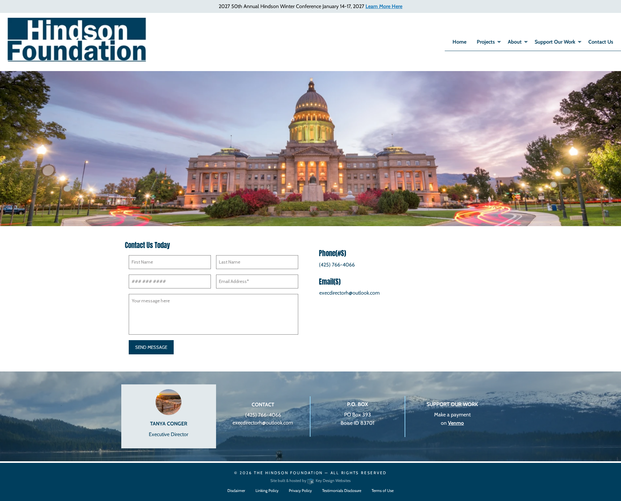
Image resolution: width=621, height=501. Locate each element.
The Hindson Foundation (288, 472)
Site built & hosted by (310, 480)
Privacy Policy (300, 490)
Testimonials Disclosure (341, 490)
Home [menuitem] (459, 42)
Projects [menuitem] (486, 42)
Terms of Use (383, 490)
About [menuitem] (515, 42)
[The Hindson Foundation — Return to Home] (77, 40)
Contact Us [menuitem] (600, 42)
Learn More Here (383, 6)
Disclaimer (236, 490)
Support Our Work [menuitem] (555, 42)
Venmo (456, 423)
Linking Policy (267, 490)
